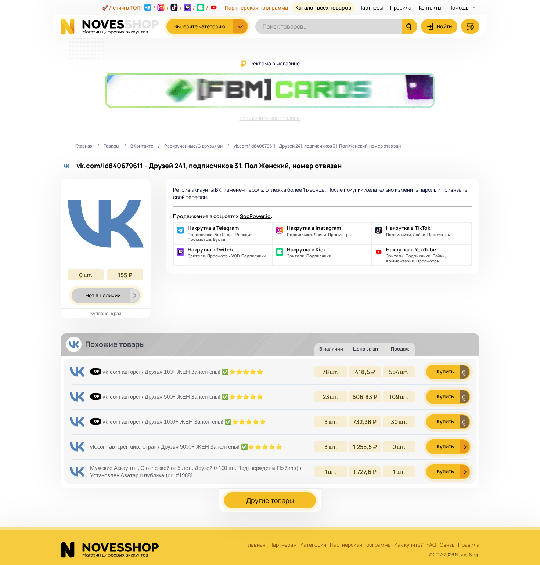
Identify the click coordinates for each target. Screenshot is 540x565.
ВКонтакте (141, 146)
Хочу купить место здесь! (270, 118)
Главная (84, 146)
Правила (400, 7)
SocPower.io (255, 216)
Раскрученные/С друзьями (193, 146)
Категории (313, 545)
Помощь (459, 7)
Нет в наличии (102, 295)
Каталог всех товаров (323, 7)
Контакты (430, 7)
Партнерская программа (256, 7)
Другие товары (270, 500)
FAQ (431, 545)
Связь (447, 545)
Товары (111, 146)
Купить (445, 371)
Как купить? (409, 545)
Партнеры (371, 7)
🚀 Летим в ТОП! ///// (155, 7)
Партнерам (283, 545)
